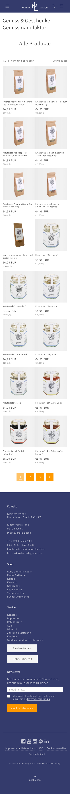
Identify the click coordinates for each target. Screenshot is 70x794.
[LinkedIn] (46, 742)
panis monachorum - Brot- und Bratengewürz (18, 256)
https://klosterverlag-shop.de (24, 553)
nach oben (35, 779)
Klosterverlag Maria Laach (29, 763)
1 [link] (20, 477)
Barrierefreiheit (22, 648)
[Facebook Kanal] (23, 742)
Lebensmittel (15, 589)
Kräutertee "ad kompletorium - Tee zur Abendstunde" (50, 154)
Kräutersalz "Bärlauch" (46, 255)
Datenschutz (14, 621)
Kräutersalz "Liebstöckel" (15, 354)
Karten (11, 578)
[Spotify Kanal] (40, 742)
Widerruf (12, 629)
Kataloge (12, 636)
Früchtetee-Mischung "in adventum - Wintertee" (47, 205)
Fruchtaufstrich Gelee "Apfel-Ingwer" (49, 452)
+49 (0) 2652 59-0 (22, 541)
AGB (9, 625)
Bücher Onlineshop (18, 596)
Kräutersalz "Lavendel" (14, 306)
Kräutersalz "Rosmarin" (47, 306)
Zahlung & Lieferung (19, 632)
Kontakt (12, 614)
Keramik (12, 582)
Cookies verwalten (57, 748)
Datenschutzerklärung (38, 699)
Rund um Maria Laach (19, 571)
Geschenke (13, 585)
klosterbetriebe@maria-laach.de (26, 549)
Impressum (13, 618)
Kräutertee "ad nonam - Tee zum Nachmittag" (51, 103)
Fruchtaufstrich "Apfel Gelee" (49, 402)
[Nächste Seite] (49, 477)
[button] (7, 6)
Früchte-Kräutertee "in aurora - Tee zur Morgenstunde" (18, 103)
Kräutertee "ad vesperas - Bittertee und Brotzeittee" (16, 154)
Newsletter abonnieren (21, 708)
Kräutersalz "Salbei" (13, 402)
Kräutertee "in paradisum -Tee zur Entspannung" (17, 205)
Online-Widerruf (22, 659)
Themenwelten (16, 593)
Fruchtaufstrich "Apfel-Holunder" (14, 452)
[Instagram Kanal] (34, 742)
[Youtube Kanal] (28, 742)
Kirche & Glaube (16, 575)
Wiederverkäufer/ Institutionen (25, 640)
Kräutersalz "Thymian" (46, 354)
